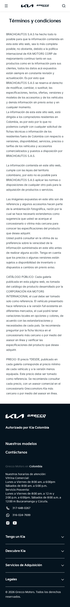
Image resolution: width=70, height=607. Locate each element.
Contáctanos (16, 452)
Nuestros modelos (21, 444)
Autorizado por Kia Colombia (27, 428)
